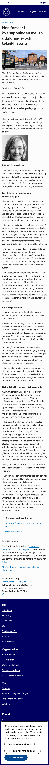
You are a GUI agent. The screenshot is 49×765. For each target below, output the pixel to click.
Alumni (5, 636)
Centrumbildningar (11, 665)
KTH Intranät (8, 641)
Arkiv (4, 562)
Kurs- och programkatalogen (15, 693)
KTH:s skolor (8, 659)
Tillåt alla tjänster (16, 757)
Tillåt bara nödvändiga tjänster (22, 751)
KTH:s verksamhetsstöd (13, 675)
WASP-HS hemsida (14, 531)
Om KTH (6, 626)
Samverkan (7, 620)
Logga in (43, 2)
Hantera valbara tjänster (19, 744)
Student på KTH (9, 631)
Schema (6, 688)
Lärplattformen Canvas (12, 698)
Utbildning (7, 610)
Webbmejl (6, 704)
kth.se (4, 2)
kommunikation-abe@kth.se (15, 581)
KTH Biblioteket (9, 654)
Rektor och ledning (11, 670)
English (33, 11)
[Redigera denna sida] (3, 594)
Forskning (6, 615)
